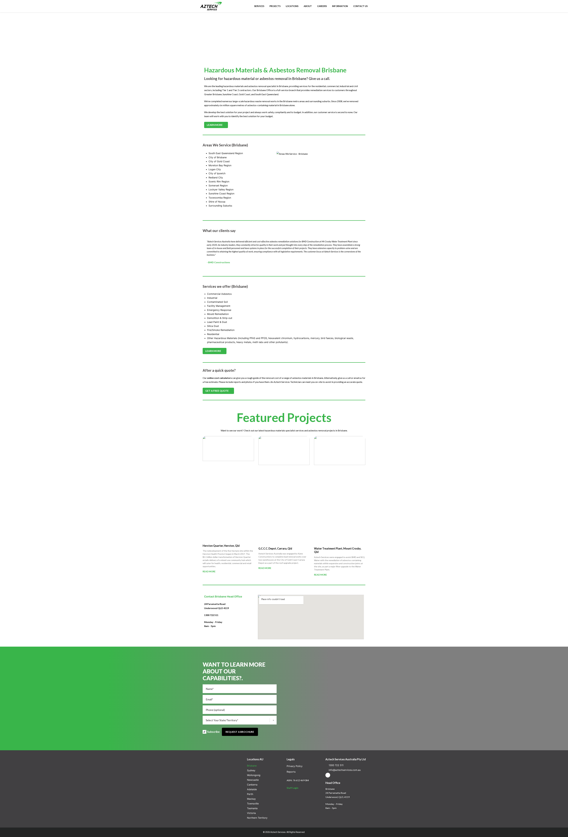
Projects (275, 6)
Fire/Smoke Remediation (220, 329)
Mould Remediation (218, 314)
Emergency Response (219, 310)
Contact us (360, 6)
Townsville (253, 803)
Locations (292, 6)
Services (259, 6)
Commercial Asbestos (219, 293)
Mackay (251, 798)
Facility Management (218, 305)
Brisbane (252, 765)
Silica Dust (213, 325)
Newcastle (253, 779)
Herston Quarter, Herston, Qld (221, 545)
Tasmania (252, 808)
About (308, 6)
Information (340, 6)
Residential (213, 334)
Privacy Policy (294, 766)
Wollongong (253, 775)
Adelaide (252, 789)
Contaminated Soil (217, 301)
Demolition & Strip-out (219, 318)
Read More (209, 571)
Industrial (212, 297)
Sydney (251, 770)
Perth (250, 794)
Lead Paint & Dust (217, 321)
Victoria (251, 813)
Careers (322, 6)
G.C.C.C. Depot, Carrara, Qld (275, 548)
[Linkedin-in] (327, 775)
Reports (291, 771)
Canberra (252, 784)
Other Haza (213, 338)
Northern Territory (257, 817)
